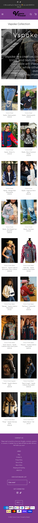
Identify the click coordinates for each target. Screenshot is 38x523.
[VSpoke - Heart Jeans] (28, 212)
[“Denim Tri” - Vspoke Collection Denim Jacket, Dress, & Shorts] (9, 250)
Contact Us (19, 457)
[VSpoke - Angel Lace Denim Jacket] (28, 173)
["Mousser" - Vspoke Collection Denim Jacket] (28, 327)
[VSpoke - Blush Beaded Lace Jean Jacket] (9, 212)
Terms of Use (19, 462)
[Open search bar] (30, 14)
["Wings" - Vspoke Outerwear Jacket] (9, 404)
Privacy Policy (19, 460)
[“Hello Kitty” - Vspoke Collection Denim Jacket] (28, 250)
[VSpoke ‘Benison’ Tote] (28, 404)
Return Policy (19, 465)
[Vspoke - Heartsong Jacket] (28, 98)
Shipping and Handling (19, 468)
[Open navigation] (2, 14)
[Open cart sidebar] (35, 14)
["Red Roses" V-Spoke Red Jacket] (28, 289)
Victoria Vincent (9, 113)
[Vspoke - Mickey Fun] (9, 134)
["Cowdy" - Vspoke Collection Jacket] (9, 366)
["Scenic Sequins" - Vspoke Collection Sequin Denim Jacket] (9, 327)
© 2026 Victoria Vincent (14, 517)
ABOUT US (19, 470)
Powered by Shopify (25, 517)
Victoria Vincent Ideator (9, 265)
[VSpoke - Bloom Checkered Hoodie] (28, 134)
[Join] (29, 482)
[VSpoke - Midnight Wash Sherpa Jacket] (9, 173)
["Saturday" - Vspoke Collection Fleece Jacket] (9, 289)
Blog (19, 454)
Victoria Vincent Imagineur (10, 381)
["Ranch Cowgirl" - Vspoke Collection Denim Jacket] (28, 366)
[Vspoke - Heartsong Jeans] (9, 98)
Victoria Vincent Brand (28, 381)
